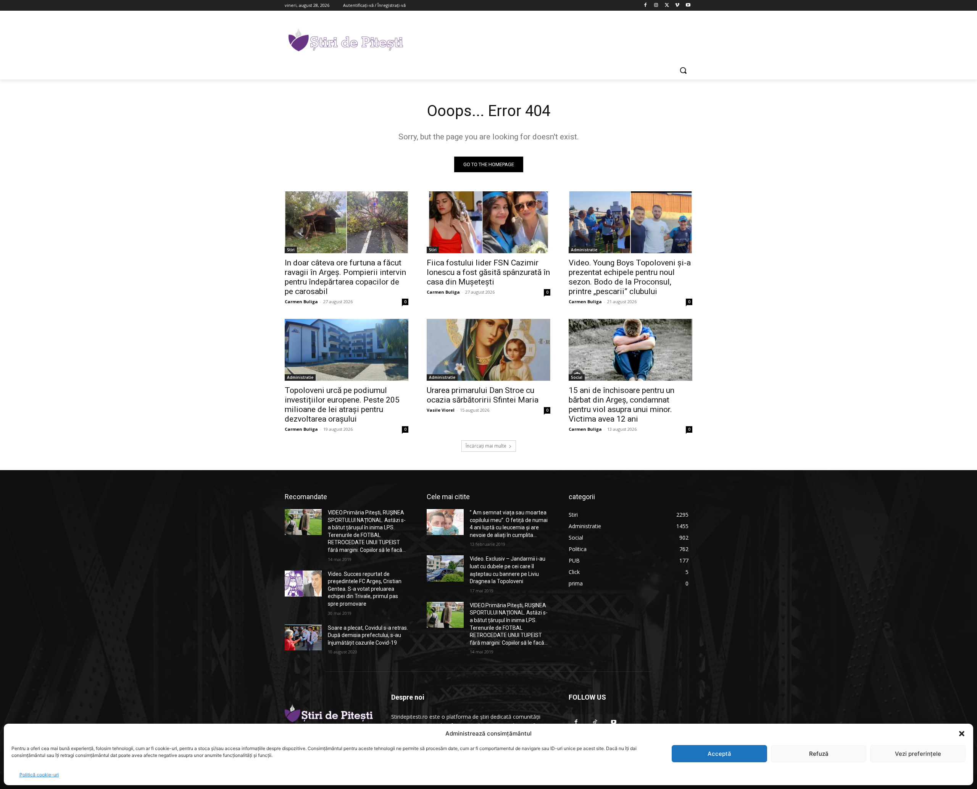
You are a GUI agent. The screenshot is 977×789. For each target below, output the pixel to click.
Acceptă (719, 753)
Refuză (819, 753)
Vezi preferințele (918, 753)
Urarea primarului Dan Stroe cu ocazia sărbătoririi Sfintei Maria (482, 395)
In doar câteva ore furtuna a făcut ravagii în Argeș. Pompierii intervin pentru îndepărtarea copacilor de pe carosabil (345, 277)
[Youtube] (688, 5)
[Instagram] (656, 5)
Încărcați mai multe (486, 446)
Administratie (584, 249)
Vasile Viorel (441, 410)
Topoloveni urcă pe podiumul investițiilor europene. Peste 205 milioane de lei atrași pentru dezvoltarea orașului (342, 405)
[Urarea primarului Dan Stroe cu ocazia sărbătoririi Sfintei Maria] (488, 350)
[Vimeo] (677, 5)
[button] (962, 733)
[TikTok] (594, 722)
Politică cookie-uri (39, 775)
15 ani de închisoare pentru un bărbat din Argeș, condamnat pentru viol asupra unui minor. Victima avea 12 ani (621, 405)
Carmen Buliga (301, 301)
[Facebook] (645, 5)
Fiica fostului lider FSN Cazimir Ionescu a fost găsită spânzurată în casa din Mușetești (488, 272)
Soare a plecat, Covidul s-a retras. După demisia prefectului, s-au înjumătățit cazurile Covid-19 (368, 635)
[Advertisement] (546, 38)
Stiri (291, 249)
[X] (667, 5)
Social (576, 377)
